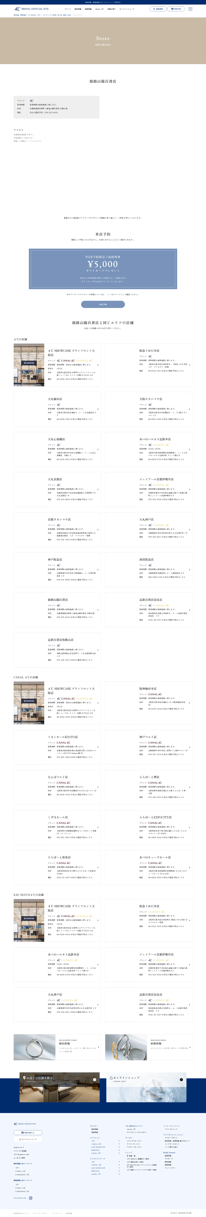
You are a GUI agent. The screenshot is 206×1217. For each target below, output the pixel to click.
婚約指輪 (78, 9)
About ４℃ (99, 9)
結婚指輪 (88, 9)
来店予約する (29, 1132)
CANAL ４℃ (20, 1171)
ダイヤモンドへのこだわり (136, 1132)
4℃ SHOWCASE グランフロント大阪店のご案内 (142, 1166)
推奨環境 (69, 1213)
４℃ (17, 1168)
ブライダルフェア (171, 1129)
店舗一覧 (132, 1156)
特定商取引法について (21, 1213)
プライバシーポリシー (40, 1213)
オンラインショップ (126, 9)
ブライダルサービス (134, 1141)
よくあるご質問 (19, 1158)
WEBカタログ (19, 1147)
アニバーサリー (170, 1168)
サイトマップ (57, 1213)
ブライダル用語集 (20, 1151)
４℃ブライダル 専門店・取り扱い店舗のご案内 (57, 15)
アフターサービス (133, 1144)
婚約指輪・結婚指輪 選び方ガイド (177, 1141)
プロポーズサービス (134, 1147)
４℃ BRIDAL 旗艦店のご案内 (138, 1159)
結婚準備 (168, 1156)
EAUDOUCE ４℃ (22, 1174)
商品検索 (159, 9)
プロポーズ (169, 1159)
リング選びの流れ (171, 1147)
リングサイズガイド (172, 1144)
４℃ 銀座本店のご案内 (135, 1162)
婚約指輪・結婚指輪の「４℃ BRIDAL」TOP (27, 15)
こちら (108, 294)
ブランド (67, 9)
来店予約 (177, 9)
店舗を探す (111, 9)
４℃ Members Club (21, 1154)
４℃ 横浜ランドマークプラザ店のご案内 (142, 1170)
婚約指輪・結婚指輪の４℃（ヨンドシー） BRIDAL (103, 2)
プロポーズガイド (171, 1138)
